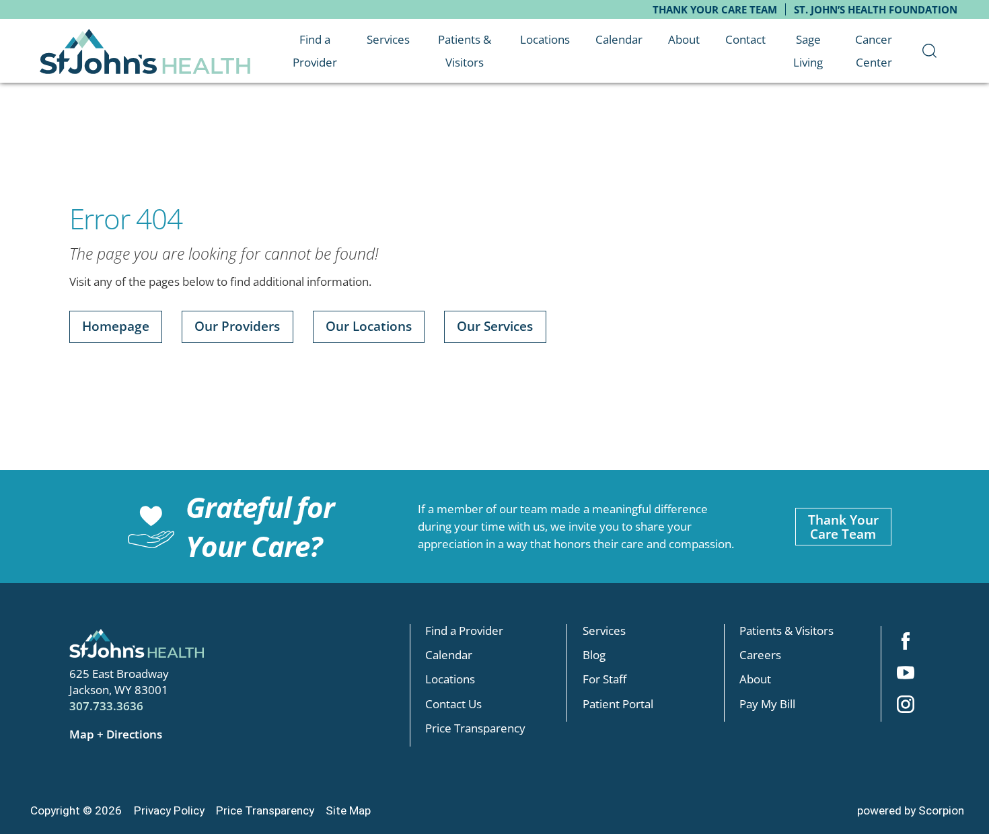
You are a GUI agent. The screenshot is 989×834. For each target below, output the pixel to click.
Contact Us (453, 703)
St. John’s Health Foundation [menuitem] (875, 10)
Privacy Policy (169, 810)
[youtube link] (905, 674)
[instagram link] (905, 706)
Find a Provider (464, 630)
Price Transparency (475, 727)
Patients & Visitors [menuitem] (464, 51)
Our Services (495, 326)
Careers (760, 654)
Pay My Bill (767, 703)
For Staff (604, 679)
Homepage (115, 326)
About (755, 679)
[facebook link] (905, 642)
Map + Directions (115, 734)
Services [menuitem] (388, 39)
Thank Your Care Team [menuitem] (715, 10)
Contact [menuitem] (745, 39)
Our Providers (237, 326)
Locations (450, 679)
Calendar (448, 654)
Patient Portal (618, 703)
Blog (594, 654)
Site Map (348, 810)
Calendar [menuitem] (619, 39)
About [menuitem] (684, 39)
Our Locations (369, 326)
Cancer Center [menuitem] (873, 51)
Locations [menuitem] (545, 39)
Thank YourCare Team (843, 526)
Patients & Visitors (786, 630)
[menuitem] (929, 51)
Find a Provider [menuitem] (315, 51)
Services (604, 630)
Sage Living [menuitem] (808, 51)
